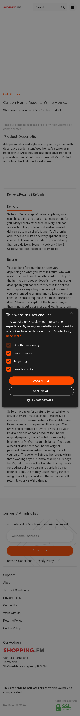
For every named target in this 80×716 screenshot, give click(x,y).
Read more (13, 336)
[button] (40, 401)
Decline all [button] (41, 391)
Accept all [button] (41, 380)
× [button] (71, 313)
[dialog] (40, 357)
